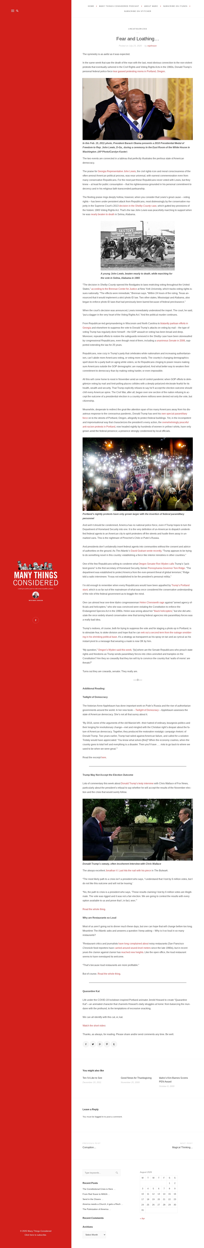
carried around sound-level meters (133, 948)
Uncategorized (137, 29)
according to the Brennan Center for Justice (114, 289)
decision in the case (138, 206)
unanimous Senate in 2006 (171, 340)
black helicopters (163, 611)
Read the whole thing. (94, 909)
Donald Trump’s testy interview (137, 783)
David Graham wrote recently (146, 551)
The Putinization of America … (97, 1209)
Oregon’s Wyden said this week (115, 650)
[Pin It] (107, 1044)
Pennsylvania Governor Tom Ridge (166, 568)
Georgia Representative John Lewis (117, 171)
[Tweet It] (93, 1044)
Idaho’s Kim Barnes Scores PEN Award (173, 1080)
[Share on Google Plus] (100, 1044)
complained (135, 943)
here (103, 757)
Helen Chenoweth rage (152, 602)
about (145, 943)
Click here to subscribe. (36, 1235)
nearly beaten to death (102, 214)
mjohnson (152, 46)
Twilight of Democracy (147, 710)
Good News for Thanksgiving (136, 1078)
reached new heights (132, 952)
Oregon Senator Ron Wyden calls (156, 564)
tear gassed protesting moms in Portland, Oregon (139, 71)
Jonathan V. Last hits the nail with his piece (128, 870)
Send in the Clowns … (93, 1199)
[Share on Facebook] (86, 1044)
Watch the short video (94, 1025)
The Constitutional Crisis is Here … (99, 1189)
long (126, 943)
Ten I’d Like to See (92, 1078)
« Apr (142, 1218)
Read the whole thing (109, 973)
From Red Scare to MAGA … (96, 1194)
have (121, 943)
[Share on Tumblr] (114, 1044)
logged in (99, 1116)
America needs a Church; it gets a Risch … (103, 1204)
